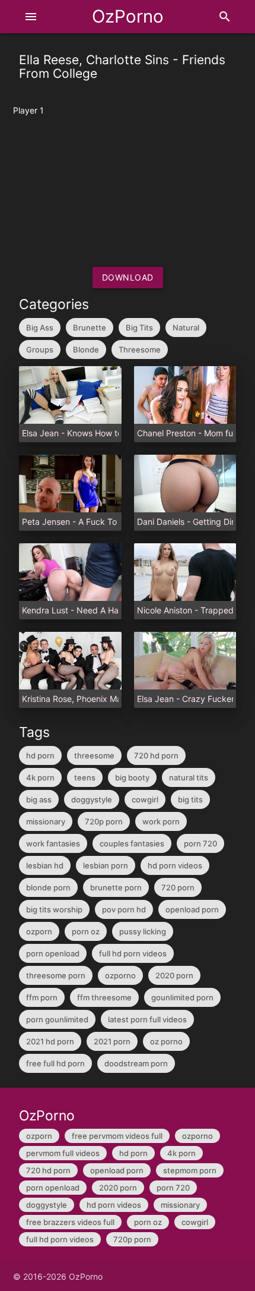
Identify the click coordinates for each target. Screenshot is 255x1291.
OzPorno (128, 16)
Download (128, 277)
